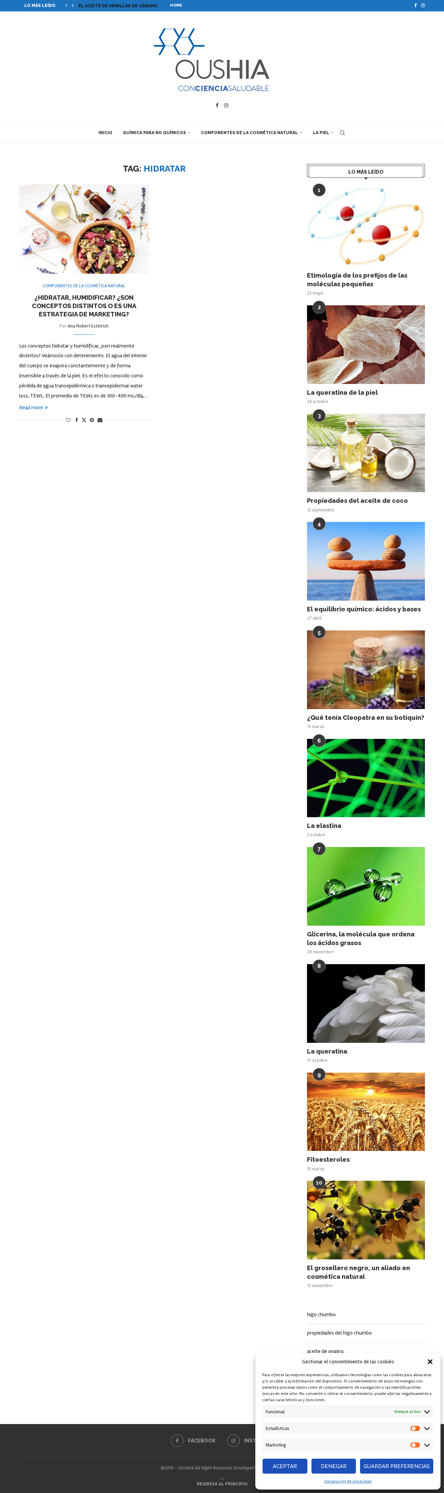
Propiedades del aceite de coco (357, 500)
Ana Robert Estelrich (88, 326)
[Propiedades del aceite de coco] (366, 453)
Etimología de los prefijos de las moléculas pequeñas (357, 280)
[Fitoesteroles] (366, 1112)
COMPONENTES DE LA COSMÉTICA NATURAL (249, 132)
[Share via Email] (99, 420)
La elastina (324, 825)
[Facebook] (415, 5)
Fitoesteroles (328, 1159)
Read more (31, 407)
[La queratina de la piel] (366, 344)
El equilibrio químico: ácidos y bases (364, 609)
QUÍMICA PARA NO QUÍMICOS (154, 132)
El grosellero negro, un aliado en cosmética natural (358, 1272)
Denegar (334, 1466)
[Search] (342, 133)
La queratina (327, 1051)
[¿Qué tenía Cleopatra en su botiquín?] (366, 669)
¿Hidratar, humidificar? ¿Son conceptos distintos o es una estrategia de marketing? (84, 306)
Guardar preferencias (397, 1466)
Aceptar (285, 1466)
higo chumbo (321, 1314)
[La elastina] (366, 778)
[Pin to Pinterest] (92, 420)
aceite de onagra (325, 1351)
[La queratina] (366, 1003)
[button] (430, 1361)
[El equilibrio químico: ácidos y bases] (366, 561)
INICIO (105, 132)
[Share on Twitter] (84, 420)
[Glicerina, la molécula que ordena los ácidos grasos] (366, 886)
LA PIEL (321, 132)
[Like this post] (68, 420)
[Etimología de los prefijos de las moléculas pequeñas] (366, 227)
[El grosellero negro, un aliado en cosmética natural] (366, 1220)
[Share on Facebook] (76, 420)
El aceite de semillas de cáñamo (118, 5)
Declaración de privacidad (348, 1481)
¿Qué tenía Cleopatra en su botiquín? (365, 717)
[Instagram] (423, 5)
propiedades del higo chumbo (339, 1332)
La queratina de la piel (342, 392)
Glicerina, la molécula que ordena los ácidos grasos (361, 938)
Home (176, 5)
